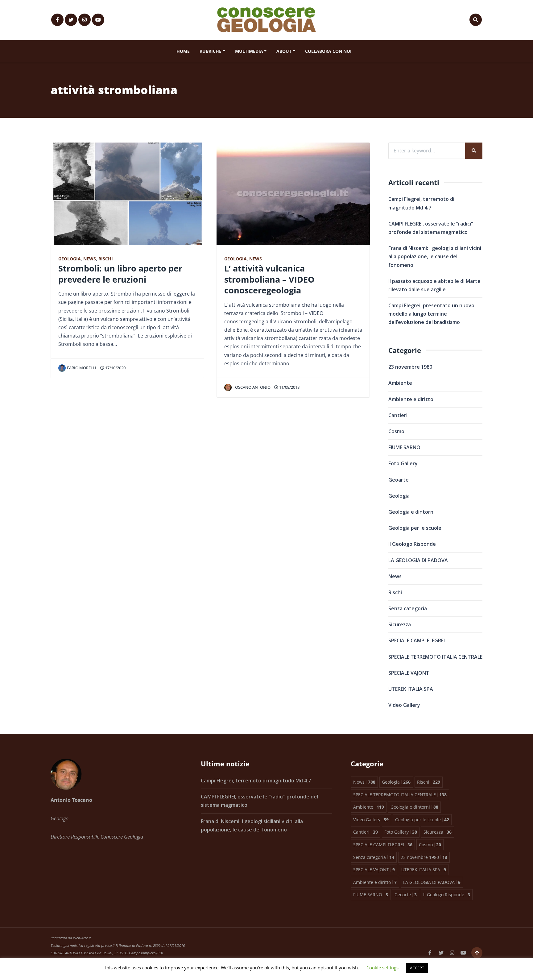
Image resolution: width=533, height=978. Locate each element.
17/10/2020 (115, 368)
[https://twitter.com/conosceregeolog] (71, 20)
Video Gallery (404, 705)
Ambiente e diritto (410, 399)
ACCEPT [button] (417, 968)
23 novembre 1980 (410, 366)
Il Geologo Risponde (412, 544)
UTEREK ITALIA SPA (410, 689)
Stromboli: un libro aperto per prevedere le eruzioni (120, 274)
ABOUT (283, 51)
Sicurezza (399, 624)
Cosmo (396, 431)
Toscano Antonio (252, 387)
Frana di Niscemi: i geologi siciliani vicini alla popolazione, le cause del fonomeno (434, 256)
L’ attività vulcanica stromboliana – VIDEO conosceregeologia (269, 279)
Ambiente (400, 382)
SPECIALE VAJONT (408, 672)
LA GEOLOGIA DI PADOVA (418, 560)
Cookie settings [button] (382, 967)
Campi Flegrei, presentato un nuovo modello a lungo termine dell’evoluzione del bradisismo (431, 313)
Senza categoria (407, 608)
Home (183, 51)
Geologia (69, 259)
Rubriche (210, 51)
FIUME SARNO (404, 447)
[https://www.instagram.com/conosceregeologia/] (84, 20)
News (89, 259)
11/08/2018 (289, 387)
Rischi (105, 259)
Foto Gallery (403, 463)
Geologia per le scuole (414, 527)
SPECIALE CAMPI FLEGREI (416, 640)
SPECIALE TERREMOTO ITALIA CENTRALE (435, 656)
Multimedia (249, 51)
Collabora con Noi (328, 51)
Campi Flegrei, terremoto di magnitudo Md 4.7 (256, 780)
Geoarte (398, 479)
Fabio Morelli (81, 368)
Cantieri (397, 415)
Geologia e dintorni (411, 511)
